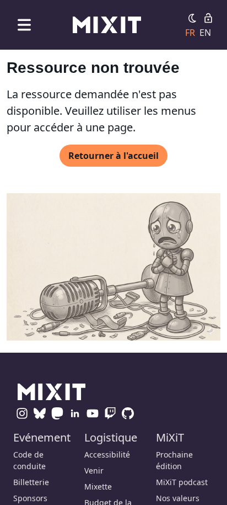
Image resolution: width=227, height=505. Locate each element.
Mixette (98, 486)
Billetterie (31, 482)
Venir (94, 470)
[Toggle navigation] (24, 24)
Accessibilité (107, 454)
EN (205, 32)
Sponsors (30, 498)
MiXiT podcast (182, 482)
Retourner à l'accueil (113, 156)
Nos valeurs (177, 498)
